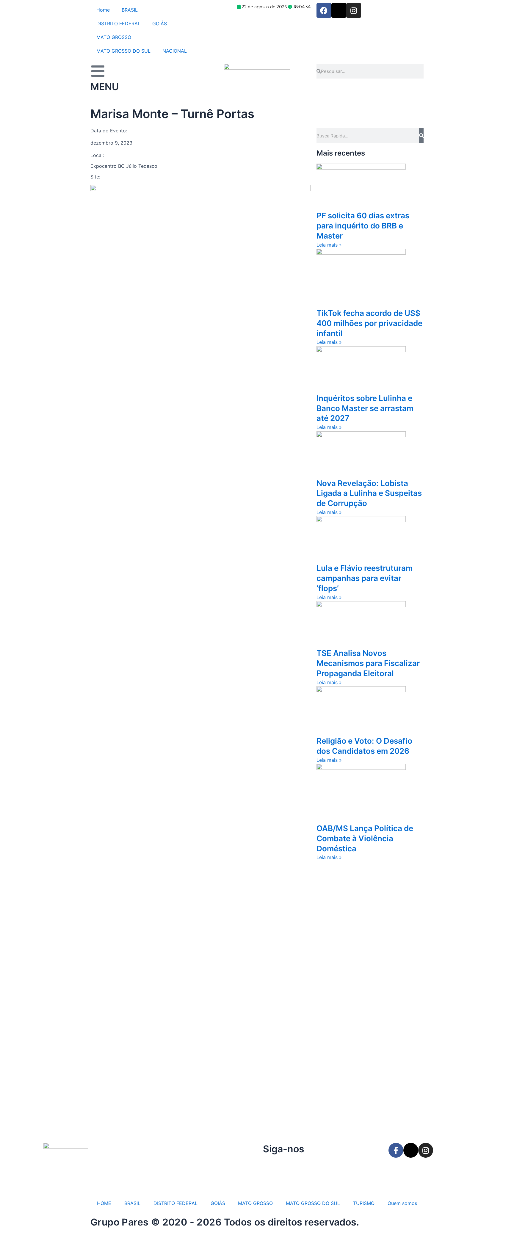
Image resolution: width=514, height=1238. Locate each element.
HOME (104, 1203)
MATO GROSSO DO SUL (123, 51)
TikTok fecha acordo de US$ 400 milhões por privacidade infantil (369, 323)
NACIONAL (174, 51)
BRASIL (130, 10)
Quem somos (402, 1203)
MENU (104, 87)
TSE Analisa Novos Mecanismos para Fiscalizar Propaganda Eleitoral (368, 663)
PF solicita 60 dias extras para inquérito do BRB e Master (362, 225)
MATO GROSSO (113, 37)
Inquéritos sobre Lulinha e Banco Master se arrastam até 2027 (364, 408)
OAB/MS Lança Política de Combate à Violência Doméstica (364, 838)
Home (103, 10)
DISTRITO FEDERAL (118, 23)
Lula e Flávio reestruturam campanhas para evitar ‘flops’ (364, 578)
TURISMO (363, 1203)
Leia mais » (329, 245)
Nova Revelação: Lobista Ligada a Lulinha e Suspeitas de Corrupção (369, 493)
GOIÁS (159, 23)
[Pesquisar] (421, 135)
